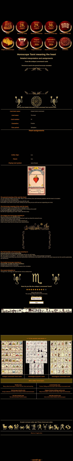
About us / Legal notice (36, 433)
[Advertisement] (36, 11)
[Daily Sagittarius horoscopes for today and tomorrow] (51, 429)
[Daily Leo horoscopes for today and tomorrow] (28, 429)
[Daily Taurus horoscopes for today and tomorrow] (11, 429)
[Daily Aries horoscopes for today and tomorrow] (5, 429)
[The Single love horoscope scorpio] (7, 48)
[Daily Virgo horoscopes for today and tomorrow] (33, 429)
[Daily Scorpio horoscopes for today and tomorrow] (45, 429)
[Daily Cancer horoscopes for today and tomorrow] (22, 429)
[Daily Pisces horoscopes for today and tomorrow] (68, 429)
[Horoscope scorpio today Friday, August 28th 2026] (7, 32)
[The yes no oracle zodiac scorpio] (22, 48)
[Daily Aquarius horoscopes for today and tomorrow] (62, 429)
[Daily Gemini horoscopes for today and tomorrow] (16, 429)
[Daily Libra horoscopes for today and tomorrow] (39, 429)
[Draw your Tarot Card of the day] (65, 32)
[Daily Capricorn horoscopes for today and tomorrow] (57, 429)
